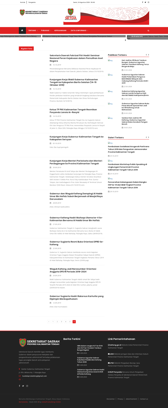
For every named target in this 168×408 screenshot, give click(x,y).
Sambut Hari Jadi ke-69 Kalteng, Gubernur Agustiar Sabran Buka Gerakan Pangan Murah (135, 121)
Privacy (120, 399)
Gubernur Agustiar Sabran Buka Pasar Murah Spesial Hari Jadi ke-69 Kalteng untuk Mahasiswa (135, 107)
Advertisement (131, 399)
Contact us (144, 399)
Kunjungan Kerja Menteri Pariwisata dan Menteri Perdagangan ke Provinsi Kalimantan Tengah (76, 162)
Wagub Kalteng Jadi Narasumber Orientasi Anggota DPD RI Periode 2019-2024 (73, 270)
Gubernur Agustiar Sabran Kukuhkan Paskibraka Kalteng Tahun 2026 (89, 360)
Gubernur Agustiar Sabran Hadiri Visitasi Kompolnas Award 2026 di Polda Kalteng (90, 372)
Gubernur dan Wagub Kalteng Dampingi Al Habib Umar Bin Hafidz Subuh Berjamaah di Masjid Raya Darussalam (76, 196)
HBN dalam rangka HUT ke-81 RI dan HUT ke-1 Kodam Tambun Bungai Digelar (90, 348)
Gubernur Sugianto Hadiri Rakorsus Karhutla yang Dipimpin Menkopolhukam (77, 297)
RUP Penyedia (116, 372)
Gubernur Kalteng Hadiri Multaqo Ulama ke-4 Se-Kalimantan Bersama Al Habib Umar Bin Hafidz (76, 219)
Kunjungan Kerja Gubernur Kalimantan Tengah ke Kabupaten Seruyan (77, 138)
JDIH (112, 354)
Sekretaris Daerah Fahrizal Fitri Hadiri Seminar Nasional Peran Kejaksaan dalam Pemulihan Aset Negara (76, 58)
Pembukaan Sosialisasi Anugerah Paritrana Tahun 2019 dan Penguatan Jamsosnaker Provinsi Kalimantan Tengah (128, 149)
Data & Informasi (78, 30)
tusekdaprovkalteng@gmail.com (34, 376)
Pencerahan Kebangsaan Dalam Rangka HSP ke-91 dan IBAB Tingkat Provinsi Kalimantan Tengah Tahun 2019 (127, 185)
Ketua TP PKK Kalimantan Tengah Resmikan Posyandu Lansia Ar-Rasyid (73, 111)
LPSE (112, 363)
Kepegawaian (60, 30)
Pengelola (32, 2)
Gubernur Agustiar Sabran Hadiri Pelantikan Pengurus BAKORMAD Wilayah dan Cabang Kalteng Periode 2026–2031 (135, 79)
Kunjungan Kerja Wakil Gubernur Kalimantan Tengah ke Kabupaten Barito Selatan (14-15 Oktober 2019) (74, 82)
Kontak (22, 2)
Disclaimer (111, 399)
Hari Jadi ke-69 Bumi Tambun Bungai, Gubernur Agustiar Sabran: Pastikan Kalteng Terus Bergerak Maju (135, 63)
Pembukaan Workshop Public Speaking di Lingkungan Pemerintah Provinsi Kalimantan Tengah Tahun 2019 (127, 167)
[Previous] (48, 321)
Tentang (32, 30)
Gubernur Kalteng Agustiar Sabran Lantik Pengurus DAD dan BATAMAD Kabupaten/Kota (135, 93)
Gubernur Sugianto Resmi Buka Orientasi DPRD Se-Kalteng (77, 243)
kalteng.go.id (115, 345)
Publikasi (45, 30)
